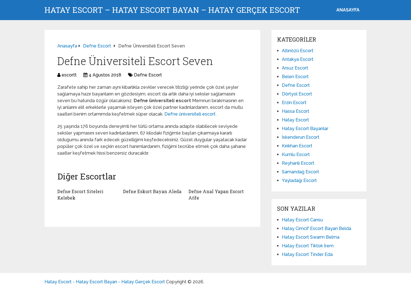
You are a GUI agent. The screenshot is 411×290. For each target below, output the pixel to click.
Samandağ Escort (300, 171)
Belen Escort (295, 76)
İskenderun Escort (300, 137)
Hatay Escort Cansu (302, 219)
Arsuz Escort (295, 68)
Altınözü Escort (297, 50)
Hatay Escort (295, 120)
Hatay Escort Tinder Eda (307, 254)
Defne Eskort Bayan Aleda (152, 191)
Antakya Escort (297, 59)
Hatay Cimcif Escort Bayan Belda (316, 228)
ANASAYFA (348, 10)
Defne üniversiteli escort (190, 114)
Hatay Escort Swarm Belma (310, 237)
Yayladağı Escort (299, 180)
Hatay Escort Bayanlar (305, 128)
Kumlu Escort (296, 154)
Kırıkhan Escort (297, 145)
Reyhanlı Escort (298, 163)
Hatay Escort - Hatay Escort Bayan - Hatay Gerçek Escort (104, 281)
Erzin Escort (294, 102)
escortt (69, 75)
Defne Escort (148, 75)
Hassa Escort (295, 111)
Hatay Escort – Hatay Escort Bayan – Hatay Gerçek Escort (172, 10)
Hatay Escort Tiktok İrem (308, 245)
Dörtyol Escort (297, 94)
